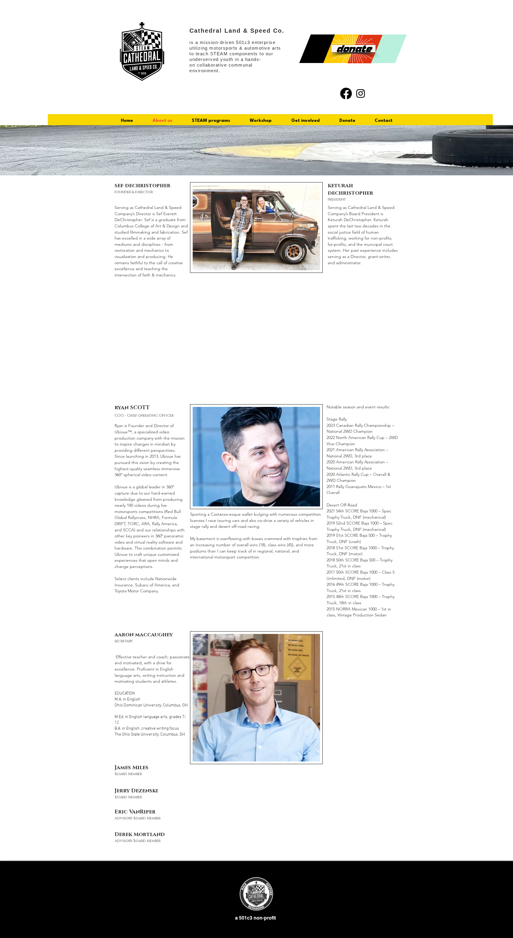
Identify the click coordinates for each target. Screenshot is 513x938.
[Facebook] (346, 93)
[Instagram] (360, 93)
